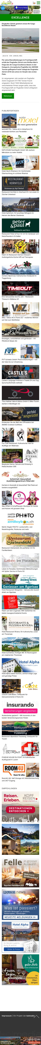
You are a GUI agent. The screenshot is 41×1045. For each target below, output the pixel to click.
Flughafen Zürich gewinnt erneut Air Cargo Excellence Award (18, 24)
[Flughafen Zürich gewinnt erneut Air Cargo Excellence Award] (20, 40)
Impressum (7, 1016)
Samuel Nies (17, 56)
